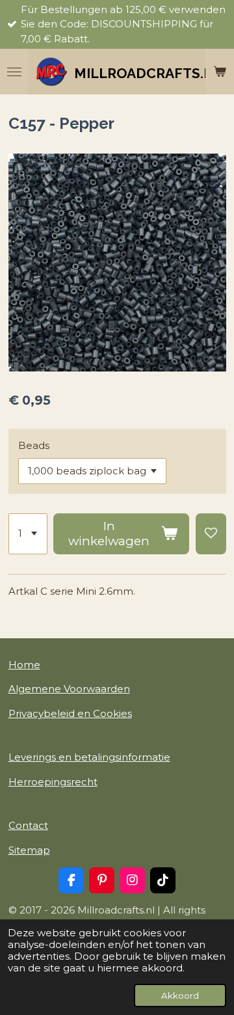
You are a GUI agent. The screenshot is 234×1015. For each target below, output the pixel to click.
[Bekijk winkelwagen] (219, 71)
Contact (28, 825)
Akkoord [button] (180, 995)
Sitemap (29, 850)
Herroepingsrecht (53, 782)
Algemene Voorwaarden (69, 689)
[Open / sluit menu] (14, 71)
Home (24, 664)
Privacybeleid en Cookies (70, 713)
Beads (33, 445)
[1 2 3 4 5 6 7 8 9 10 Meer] (27, 534)
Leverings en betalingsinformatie (89, 757)
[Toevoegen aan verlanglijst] (211, 534)
